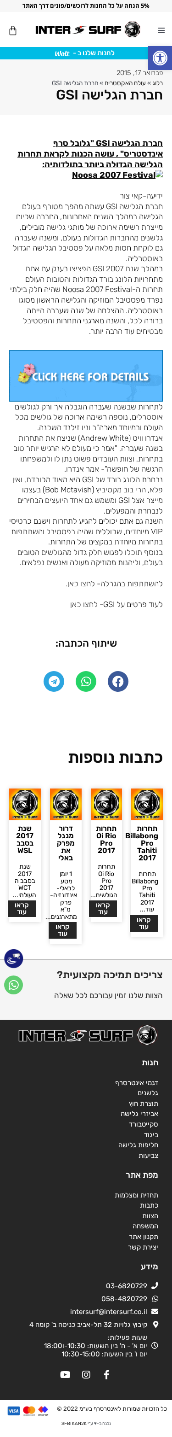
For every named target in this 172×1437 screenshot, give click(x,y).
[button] (160, 58)
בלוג (157, 83)
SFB (65, 1423)
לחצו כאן (84, 604)
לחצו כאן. (80, 583)
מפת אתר (142, 1175)
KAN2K (79, 1423)
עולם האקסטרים (125, 83)
